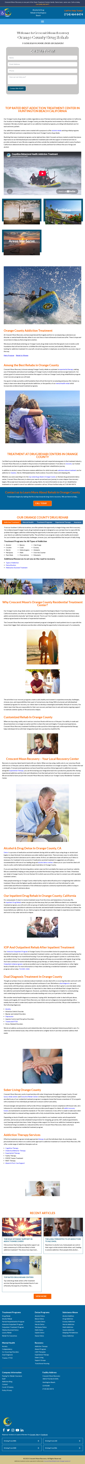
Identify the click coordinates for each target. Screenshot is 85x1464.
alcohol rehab (56, 130)
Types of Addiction (12, 563)
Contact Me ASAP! (17, 88)
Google (32, 1435)
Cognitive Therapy (11, 1148)
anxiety (4, 1346)
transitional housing (42, 1363)
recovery (69, 464)
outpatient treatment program (13, 1327)
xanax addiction (68, 1336)
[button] (2, 13)
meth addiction (68, 1327)
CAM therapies (40, 1352)
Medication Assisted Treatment (16, 568)
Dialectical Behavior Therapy (15, 1151)
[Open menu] (42, 21)
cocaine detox (40, 1321)
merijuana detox (41, 1327)
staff (4, 1379)
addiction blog (7, 1381)
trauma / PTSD (7, 1358)
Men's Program (9, 355)
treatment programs (11, 1312)
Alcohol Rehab (7, 1319)
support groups (40, 1360)
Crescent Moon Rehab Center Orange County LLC (57, 1461)
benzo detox (39, 1319)
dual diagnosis (65, 983)
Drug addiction (68, 1319)
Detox (6, 852)
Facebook (44, 1435)
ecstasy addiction (69, 1321)
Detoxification (11, 565)
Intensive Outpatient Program (17, 951)
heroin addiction (68, 1324)
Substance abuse (70, 1312)
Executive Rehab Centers (29, 1097)
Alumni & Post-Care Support (15, 1163)
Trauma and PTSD (11, 1021)
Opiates (13, 473)
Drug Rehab (6, 1316)
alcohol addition (68, 1316)
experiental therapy (42, 1355)
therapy (41, 1139)
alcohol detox (40, 1316)
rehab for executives (9, 1336)
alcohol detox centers (45, 862)
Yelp (37, 1435)
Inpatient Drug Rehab (13, 902)
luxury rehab (7, 1333)
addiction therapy (41, 1346)
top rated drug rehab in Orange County (42, 477)
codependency (7, 1349)
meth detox (39, 1330)
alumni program (40, 1349)
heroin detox (39, 1324)
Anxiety (8, 1009)
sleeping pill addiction (70, 1333)
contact (5, 1384)
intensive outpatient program (12, 1324)
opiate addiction (68, 1330)
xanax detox (39, 1336)
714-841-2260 (24, 969)
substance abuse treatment (67, 470)
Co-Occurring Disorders (10, 1352)
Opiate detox (39, 1333)
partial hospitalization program (13, 1321)
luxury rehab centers (11, 1097)
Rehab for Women (22, 355)
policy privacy (7, 1390)
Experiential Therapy (16, 770)
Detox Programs (42, 1312)
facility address (49, 1372)
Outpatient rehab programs (13, 964)
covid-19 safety (7, 1387)
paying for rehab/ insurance (12, 1376)
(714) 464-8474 (48, 1389)
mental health (8, 1343)
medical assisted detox (10, 1330)
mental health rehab (63, 383)
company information (11, 1372)
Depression (9, 1016)
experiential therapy (66, 369)
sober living (39, 1357)
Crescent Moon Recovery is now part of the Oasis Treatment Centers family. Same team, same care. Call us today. (42, 3)
